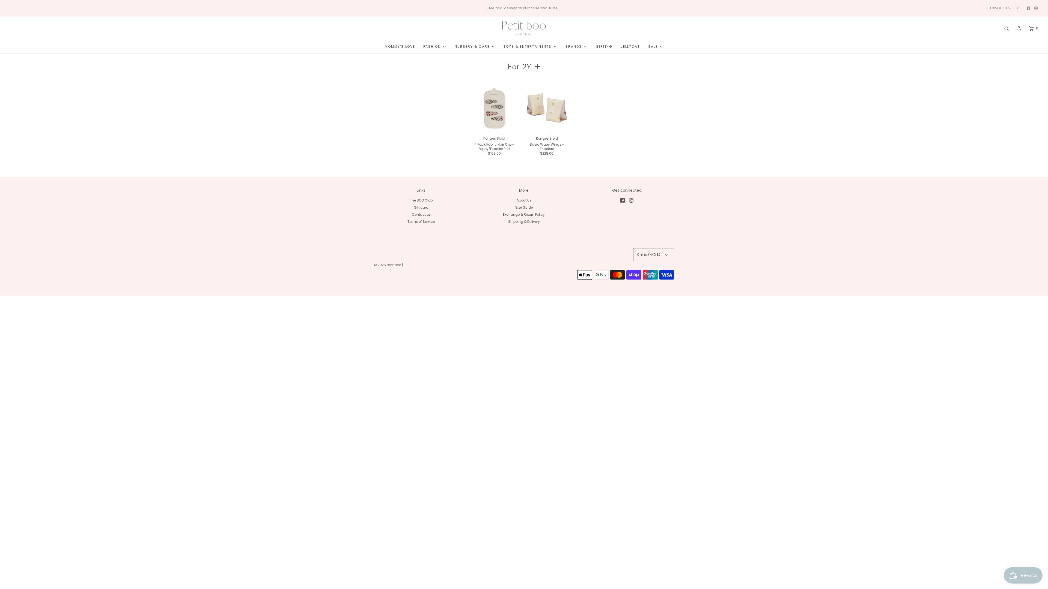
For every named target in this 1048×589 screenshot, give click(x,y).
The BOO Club (421, 200)
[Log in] (1019, 28)
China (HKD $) (1001, 8)
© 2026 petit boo (388, 265)
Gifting (604, 46)
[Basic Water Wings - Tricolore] (547, 108)
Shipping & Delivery (524, 221)
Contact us (421, 214)
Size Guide (524, 207)
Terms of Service (421, 221)
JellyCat (630, 46)
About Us (524, 200)
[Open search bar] (1006, 28)
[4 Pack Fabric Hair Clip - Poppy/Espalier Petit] (494, 108)
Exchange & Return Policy (524, 214)
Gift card (421, 207)
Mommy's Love (400, 46)
